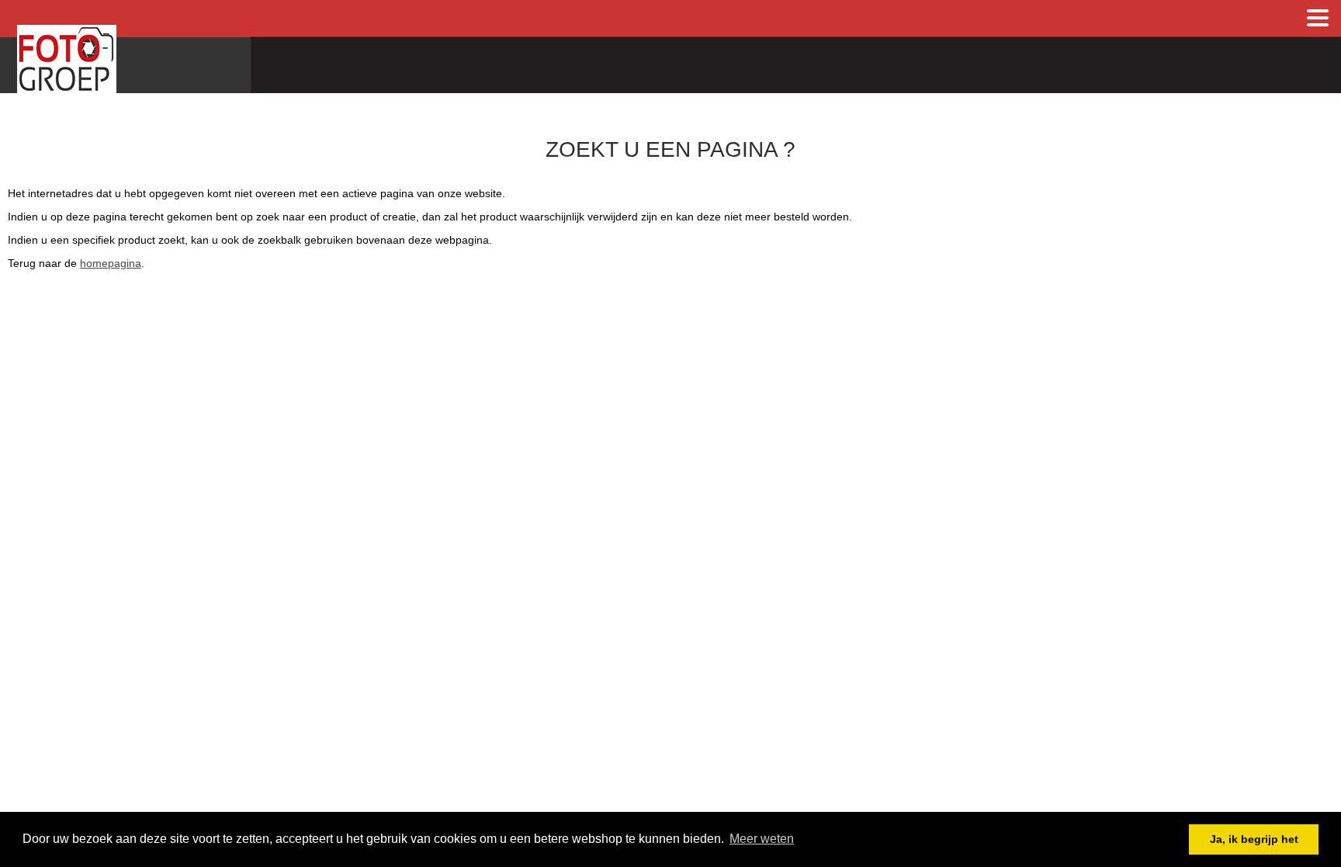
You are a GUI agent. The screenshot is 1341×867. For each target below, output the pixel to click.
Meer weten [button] (761, 838)
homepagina (110, 263)
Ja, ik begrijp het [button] (1254, 839)
